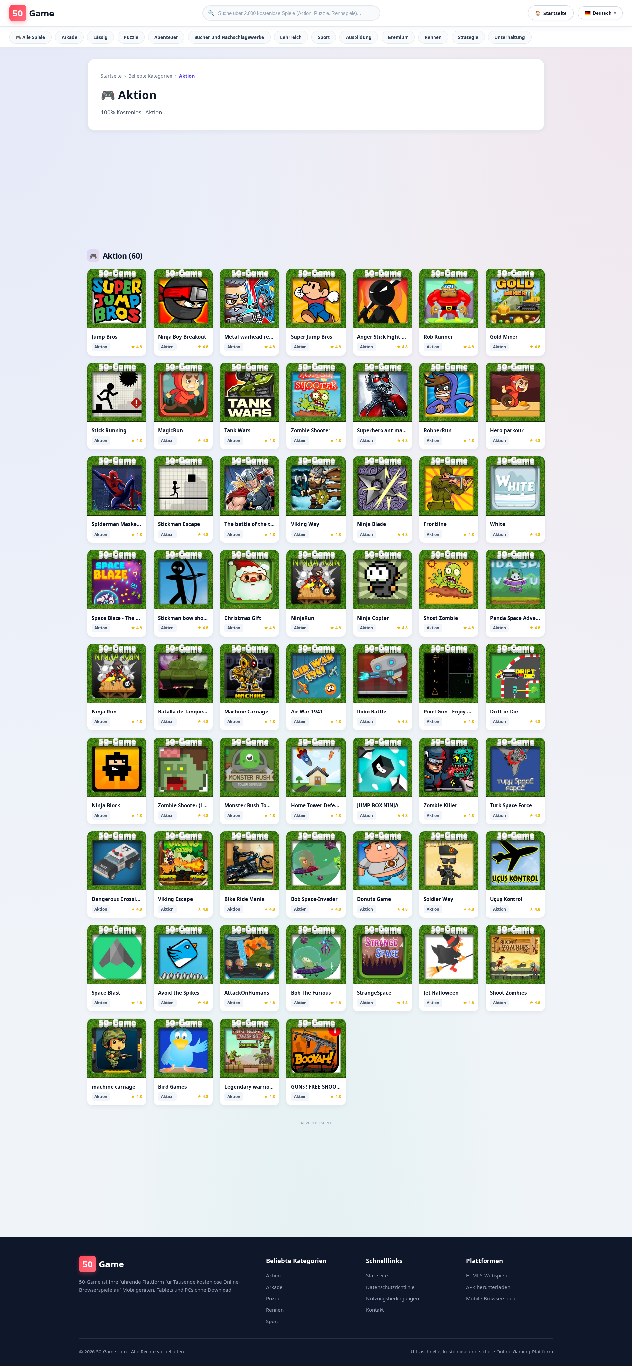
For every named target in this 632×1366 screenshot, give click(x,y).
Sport (324, 37)
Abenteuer (166, 37)
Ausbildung (359, 37)
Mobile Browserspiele (491, 1298)
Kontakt (375, 1309)
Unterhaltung (509, 37)
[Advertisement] (316, 190)
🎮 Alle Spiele (30, 37)
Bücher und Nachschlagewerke (229, 37)
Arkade (69, 37)
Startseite (111, 76)
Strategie (468, 37)
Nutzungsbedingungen (392, 1298)
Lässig (100, 37)
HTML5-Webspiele (487, 1275)
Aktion (273, 1275)
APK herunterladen (488, 1287)
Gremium (398, 37)
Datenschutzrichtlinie (390, 1287)
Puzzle (131, 37)
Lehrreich (291, 37)
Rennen (433, 37)
